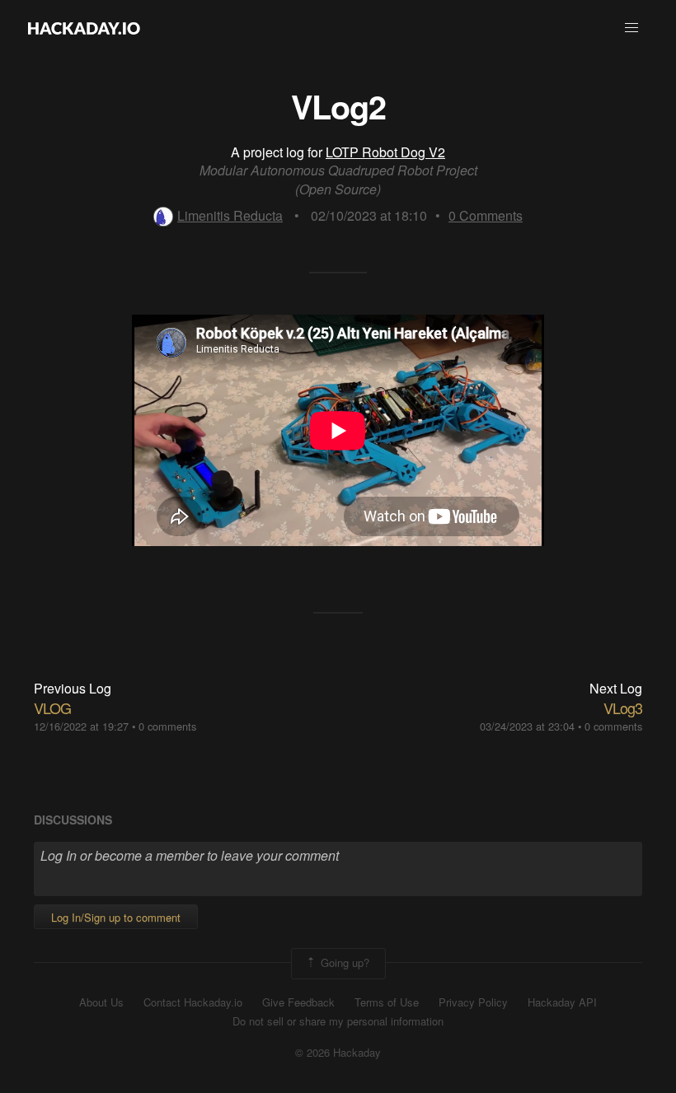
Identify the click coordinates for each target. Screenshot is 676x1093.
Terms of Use (386, 1002)
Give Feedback (298, 1002)
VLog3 (622, 707)
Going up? (343, 961)
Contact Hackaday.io (192, 1002)
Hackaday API (562, 1002)
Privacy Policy (473, 1002)
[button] (631, 28)
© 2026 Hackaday (338, 1052)
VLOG (52, 707)
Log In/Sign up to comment (116, 917)
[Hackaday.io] (84, 28)
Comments (485, 215)
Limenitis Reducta (230, 215)
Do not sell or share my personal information (338, 1021)
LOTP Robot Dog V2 (385, 151)
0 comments (167, 726)
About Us (101, 1002)
